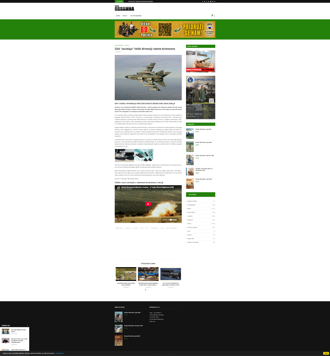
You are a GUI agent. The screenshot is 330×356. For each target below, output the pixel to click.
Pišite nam (152, 321)
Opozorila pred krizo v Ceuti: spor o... (18, 350)
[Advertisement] (148, 245)
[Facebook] (202, 1)
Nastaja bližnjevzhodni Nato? (18, 330)
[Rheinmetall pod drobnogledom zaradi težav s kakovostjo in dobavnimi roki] (148, 274)
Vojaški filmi (201, 238)
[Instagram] (206, 1)
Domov (118, 15)
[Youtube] (210, 1)
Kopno (201, 208)
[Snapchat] (212, 1)
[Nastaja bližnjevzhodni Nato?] (5, 331)
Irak (142, 228)
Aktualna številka (201, 201)
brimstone (128, 228)
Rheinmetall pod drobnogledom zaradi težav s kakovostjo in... (148, 284)
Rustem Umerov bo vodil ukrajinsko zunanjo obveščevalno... (19, 340)
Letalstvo (201, 216)
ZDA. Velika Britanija (171, 228)
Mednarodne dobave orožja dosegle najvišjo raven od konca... (146, 1)
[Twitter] (204, 1)
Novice (125, 15)
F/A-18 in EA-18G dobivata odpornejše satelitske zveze (170, 284)
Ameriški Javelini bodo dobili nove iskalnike (126, 284)
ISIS (146, 228)
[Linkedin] (208, 1)
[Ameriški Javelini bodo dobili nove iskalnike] (126, 274)
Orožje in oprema (201, 227)
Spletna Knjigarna (135, 15)
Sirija (162, 228)
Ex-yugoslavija (201, 205)
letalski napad (154, 228)
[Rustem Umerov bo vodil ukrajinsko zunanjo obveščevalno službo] (5, 340)
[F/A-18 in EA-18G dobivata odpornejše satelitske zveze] (170, 274)
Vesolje (201, 235)
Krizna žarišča (119, 45)
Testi (201, 231)
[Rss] (214, 1)
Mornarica (201, 220)
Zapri (326, 353)
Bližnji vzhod (119, 228)
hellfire (136, 228)
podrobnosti (59, 353)
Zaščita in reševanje (201, 242)
